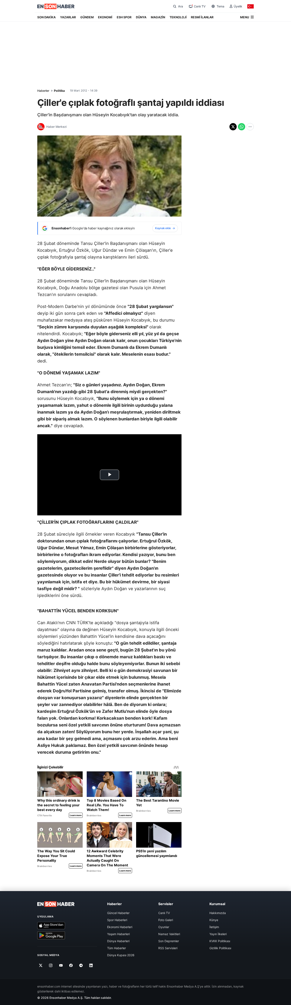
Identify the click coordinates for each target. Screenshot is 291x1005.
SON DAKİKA (46, 17)
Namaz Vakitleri (169, 934)
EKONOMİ (105, 17)
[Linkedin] (91, 965)
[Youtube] (60, 965)
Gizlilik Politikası (220, 948)
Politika (59, 90)
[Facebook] (71, 965)
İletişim (214, 927)
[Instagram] (50, 965)
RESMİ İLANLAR (202, 17)
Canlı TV (164, 913)
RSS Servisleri (167, 948)
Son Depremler (168, 941)
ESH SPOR (124, 17)
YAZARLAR (68, 17)
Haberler (43, 90)
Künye (213, 920)
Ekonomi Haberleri (119, 927)
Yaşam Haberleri (118, 934)
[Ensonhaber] (56, 6)
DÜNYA (141, 17)
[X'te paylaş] (233, 126)
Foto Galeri (165, 920)
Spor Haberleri (117, 920)
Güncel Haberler (118, 913)
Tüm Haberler (116, 948)
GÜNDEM (87, 17)
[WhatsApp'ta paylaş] (241, 126)
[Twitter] (40, 965)
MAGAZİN (158, 17)
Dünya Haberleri (118, 941)
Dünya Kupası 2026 (120, 955)
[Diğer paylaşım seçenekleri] (250, 126)
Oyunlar (163, 927)
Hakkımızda (217, 913)
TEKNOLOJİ (178, 17)
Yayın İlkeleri (218, 934)
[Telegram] (81, 965)
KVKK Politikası (219, 941)
